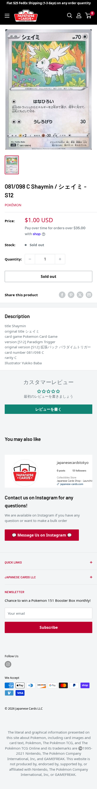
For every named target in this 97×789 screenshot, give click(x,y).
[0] (88, 15)
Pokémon (13, 205)
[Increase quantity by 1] (60, 259)
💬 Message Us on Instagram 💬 (42, 535)
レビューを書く (48, 409)
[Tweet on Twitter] (80, 295)
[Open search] (69, 15)
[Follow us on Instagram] (8, 664)
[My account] (79, 15)
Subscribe (49, 627)
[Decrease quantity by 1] (30, 259)
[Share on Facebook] (62, 295)
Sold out (48, 276)
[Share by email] (89, 295)
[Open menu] (7, 16)
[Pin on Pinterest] (71, 295)
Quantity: (13, 259)
